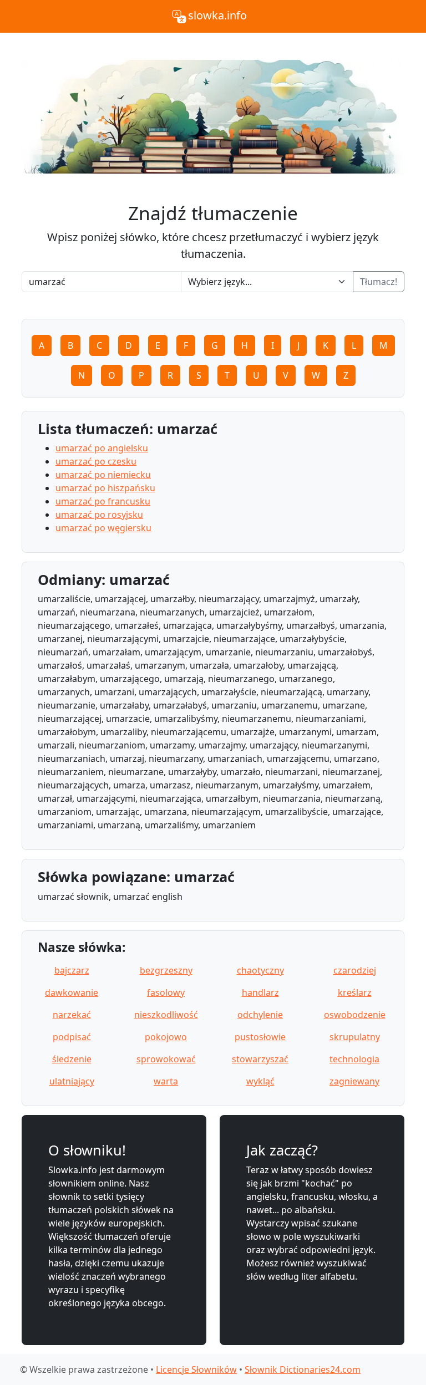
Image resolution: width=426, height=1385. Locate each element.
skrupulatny (354, 1037)
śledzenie (72, 1059)
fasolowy (166, 992)
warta (166, 1081)
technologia (354, 1059)
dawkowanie (71, 992)
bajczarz (71, 970)
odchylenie (260, 1015)
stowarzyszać (260, 1059)
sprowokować (166, 1059)
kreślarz (355, 992)
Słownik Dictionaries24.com (303, 1369)
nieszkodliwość (166, 1015)
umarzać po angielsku (101, 448)
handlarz (260, 992)
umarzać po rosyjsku (99, 514)
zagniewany (354, 1081)
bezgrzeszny (166, 970)
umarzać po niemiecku (103, 475)
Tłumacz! (378, 282)
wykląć (260, 1081)
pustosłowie (260, 1037)
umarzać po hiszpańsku (105, 488)
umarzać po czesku (95, 461)
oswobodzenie (355, 1015)
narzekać (72, 1015)
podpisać (72, 1037)
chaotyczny (260, 970)
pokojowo (166, 1037)
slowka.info (217, 15)
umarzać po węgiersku (103, 528)
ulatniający (71, 1081)
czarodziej (354, 970)
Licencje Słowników (196, 1369)
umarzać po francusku (102, 501)
